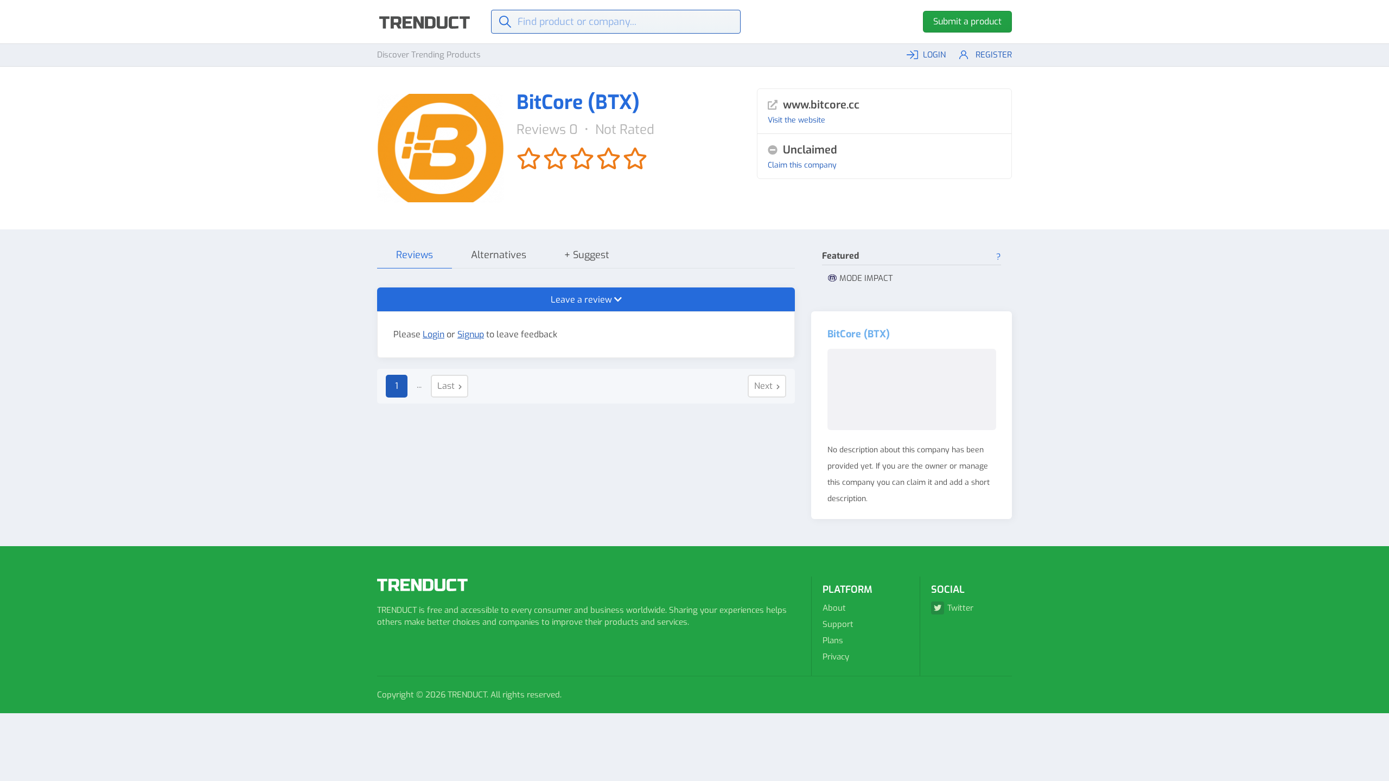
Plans (833, 640)
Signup (470, 334)
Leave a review (582, 299)
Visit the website (796, 120)
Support (838, 624)
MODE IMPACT (866, 278)
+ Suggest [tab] (586, 254)
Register (994, 54)
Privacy (836, 656)
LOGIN (934, 54)
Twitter (960, 608)
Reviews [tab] (414, 254)
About (834, 608)
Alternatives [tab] (498, 254)
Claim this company (802, 165)
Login (433, 334)
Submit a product (967, 21)
